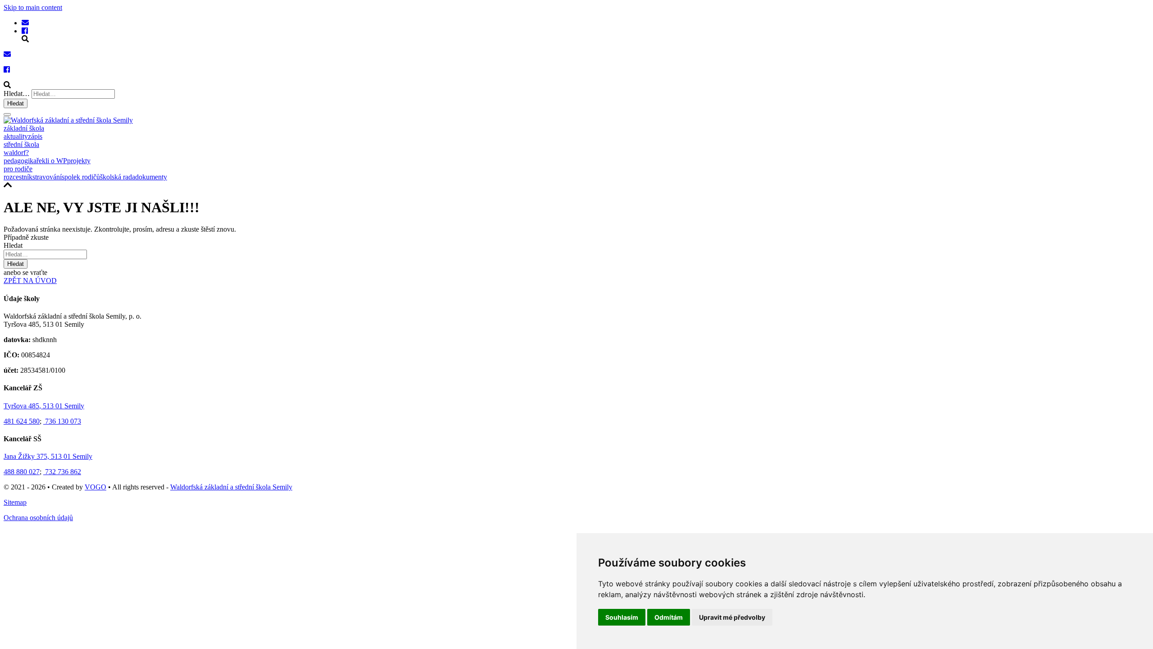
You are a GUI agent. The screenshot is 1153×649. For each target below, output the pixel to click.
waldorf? (16, 152)
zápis (35, 136)
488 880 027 (22, 471)
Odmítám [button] (668, 617)
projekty (79, 161)
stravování (47, 177)
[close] (7, 114)
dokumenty (151, 177)
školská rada (117, 177)
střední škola (21, 144)
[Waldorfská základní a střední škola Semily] (25, 23)
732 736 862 (62, 471)
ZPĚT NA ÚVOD (30, 280)
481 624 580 (22, 421)
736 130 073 (62, 421)
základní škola (24, 128)
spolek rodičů (81, 177)
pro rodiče (18, 169)
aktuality (16, 136)
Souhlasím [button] (621, 617)
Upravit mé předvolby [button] (732, 617)
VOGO (95, 487)
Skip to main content (33, 7)
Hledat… (17, 93)
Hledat (15, 103)
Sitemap (15, 502)
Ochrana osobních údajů (38, 517)
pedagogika (20, 161)
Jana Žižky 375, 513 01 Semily (48, 456)
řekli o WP (51, 161)
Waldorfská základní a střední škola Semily (231, 487)
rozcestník (18, 177)
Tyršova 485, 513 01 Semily (44, 406)
